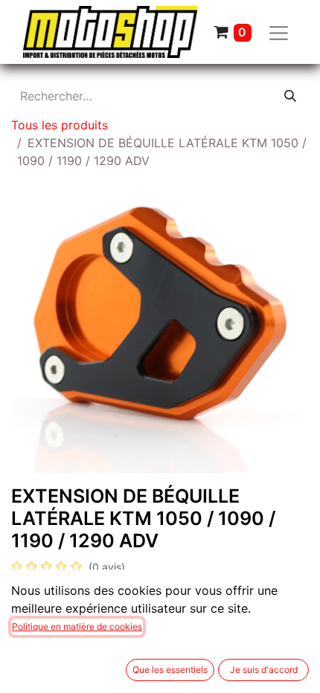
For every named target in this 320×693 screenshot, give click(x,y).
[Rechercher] (290, 96)
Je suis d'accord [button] (264, 669)
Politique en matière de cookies (77, 626)
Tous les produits (59, 124)
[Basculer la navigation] (279, 32)
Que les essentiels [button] (170, 669)
